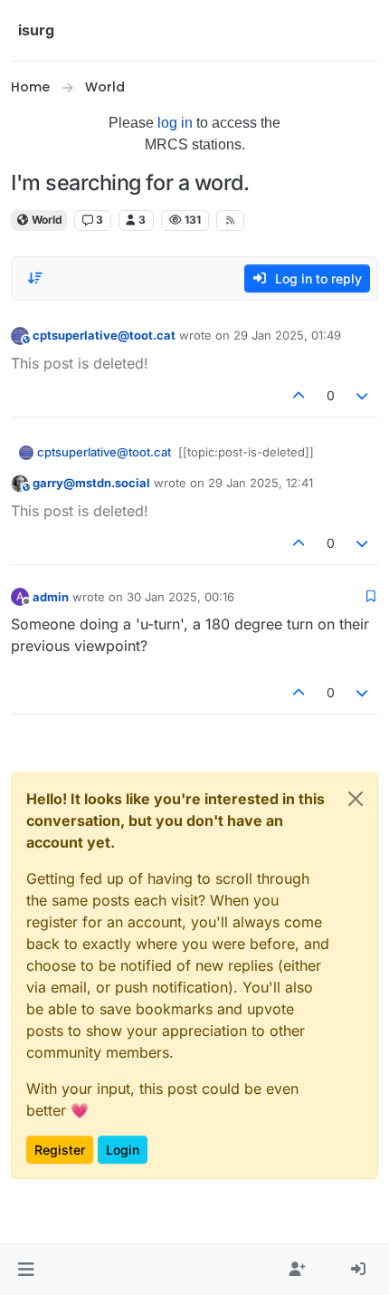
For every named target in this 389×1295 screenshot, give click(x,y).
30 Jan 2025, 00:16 (180, 597)
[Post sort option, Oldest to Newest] (35, 278)
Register (59, 1149)
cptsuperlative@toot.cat (104, 335)
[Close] (355, 798)
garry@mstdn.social (91, 482)
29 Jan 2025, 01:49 (287, 335)
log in (175, 122)
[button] (25, 1270)
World (45, 219)
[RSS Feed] (230, 220)
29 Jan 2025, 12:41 (260, 482)
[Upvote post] (298, 395)
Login (122, 1149)
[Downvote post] (362, 395)
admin (51, 597)
